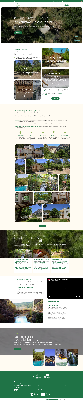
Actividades (54, 4)
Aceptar (49, 399)
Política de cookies (63, 385)
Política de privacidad (63, 383)
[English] (81, 1)
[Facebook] (14, 1)
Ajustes (61, 399)
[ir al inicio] (17, 5)
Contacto (61, 4)
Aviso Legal (61, 381)
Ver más (27, 75)
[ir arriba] (81, 396)
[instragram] (16, 1)
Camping (41, 4)
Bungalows (47, 4)
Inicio (36, 4)
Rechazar (55, 399)
